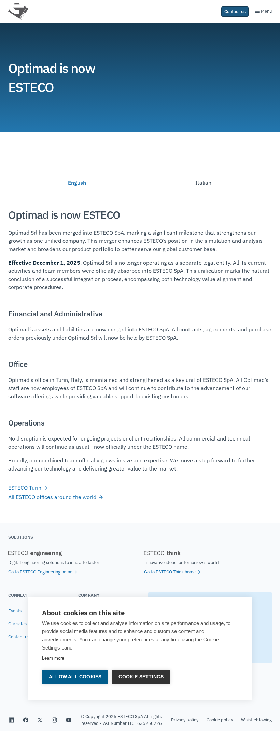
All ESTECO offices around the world (53, 497)
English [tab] (77, 182)
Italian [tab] (203, 182)
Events (15, 611)
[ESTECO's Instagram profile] (54, 720)
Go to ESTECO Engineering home (40, 572)
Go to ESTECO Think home (170, 572)
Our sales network (26, 624)
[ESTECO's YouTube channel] (69, 720)
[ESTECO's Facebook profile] (26, 720)
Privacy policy (184, 720)
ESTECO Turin (25, 487)
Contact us (18, 637)
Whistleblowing (256, 720)
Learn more (53, 658)
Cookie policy (220, 720)
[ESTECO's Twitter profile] (40, 720)
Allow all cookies (75, 677)
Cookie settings (141, 677)
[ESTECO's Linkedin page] (11, 720)
